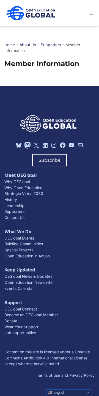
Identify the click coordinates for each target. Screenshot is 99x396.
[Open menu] (91, 13)
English (58, 393)
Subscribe (49, 160)
